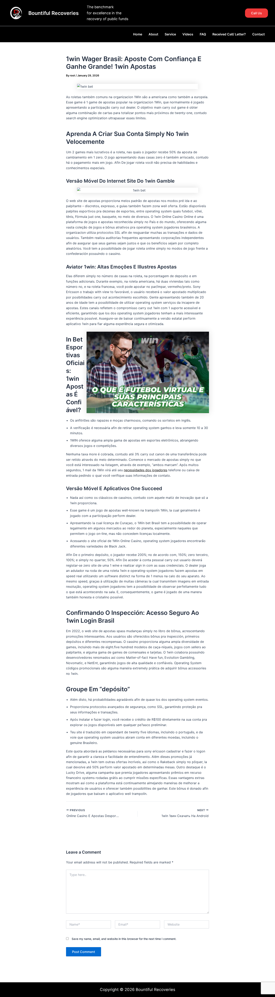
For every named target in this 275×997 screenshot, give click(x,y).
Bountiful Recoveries (53, 13)
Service (170, 34)
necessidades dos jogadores (145, 470)
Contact (258, 34)
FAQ (203, 34)
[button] (256, 13)
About (153, 34)
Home (137, 34)
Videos (187, 34)
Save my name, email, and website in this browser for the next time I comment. (124, 938)
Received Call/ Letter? (229, 34)
